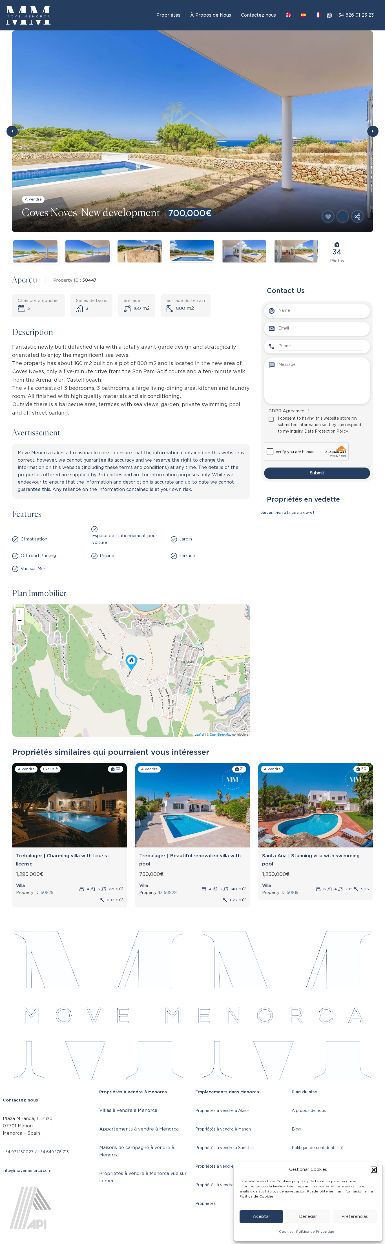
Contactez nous (258, 15)
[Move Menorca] (28, 15)
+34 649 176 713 (53, 1152)
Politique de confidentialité (318, 1148)
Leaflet (199, 734)
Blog (296, 1129)
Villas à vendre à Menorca (128, 1110)
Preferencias (354, 1216)
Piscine (107, 556)
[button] (374, 1169)
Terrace (187, 556)
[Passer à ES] (303, 14)
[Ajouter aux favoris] (328, 216)
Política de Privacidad (315, 1231)
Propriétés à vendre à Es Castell (226, 1167)
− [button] (20, 620)
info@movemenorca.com (27, 1171)
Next (373, 131)
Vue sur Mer (33, 569)
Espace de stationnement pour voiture (124, 539)
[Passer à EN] (288, 14)
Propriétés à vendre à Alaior (222, 1111)
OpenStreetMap (220, 734)
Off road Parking (38, 556)
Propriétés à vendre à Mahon (223, 1129)
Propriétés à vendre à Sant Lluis (225, 1148)
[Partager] (357, 216)
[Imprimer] (342, 216)
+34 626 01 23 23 (355, 15)
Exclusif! (50, 769)
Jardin (185, 539)
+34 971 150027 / (20, 1152)
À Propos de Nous (210, 15)
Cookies (286, 1231)
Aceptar (261, 1216)
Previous (12, 131)
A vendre (33, 199)
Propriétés (168, 15)
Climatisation (34, 539)
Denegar (308, 1216)
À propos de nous (309, 1111)
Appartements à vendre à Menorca (139, 1129)
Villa (20, 886)
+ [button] (20, 611)
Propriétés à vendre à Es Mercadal (228, 1185)
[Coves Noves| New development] (131, 663)
